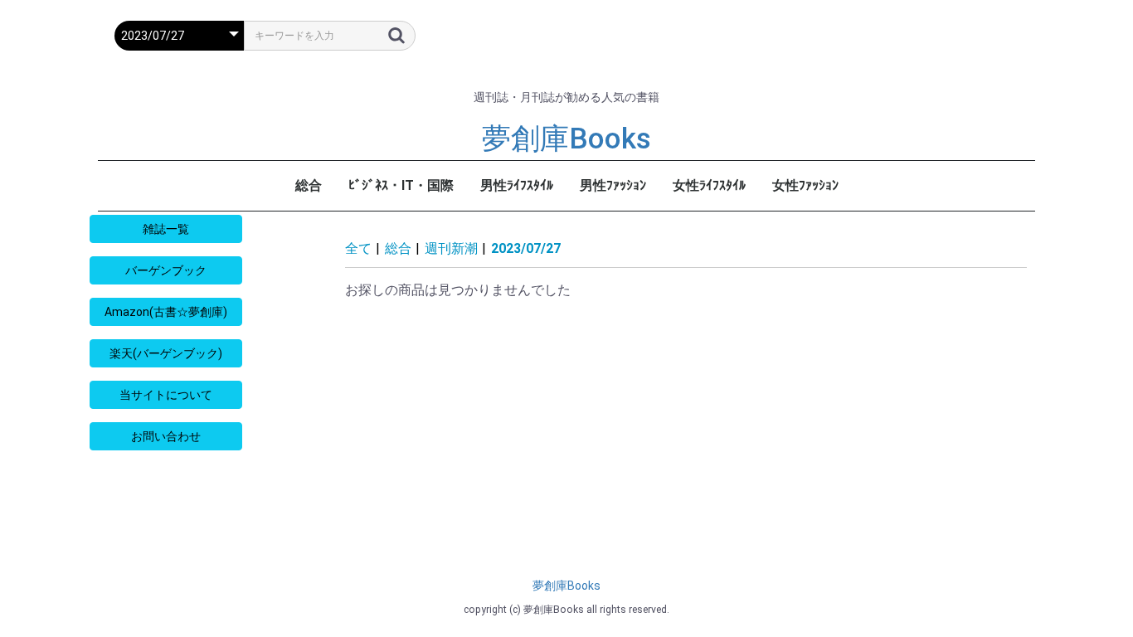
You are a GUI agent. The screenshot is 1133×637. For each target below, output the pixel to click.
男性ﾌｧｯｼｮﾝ (613, 185)
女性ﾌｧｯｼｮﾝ (805, 185)
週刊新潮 (451, 248)
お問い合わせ (166, 436)
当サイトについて (165, 394)
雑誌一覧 (166, 229)
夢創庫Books (566, 139)
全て (358, 248)
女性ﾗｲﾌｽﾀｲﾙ (709, 185)
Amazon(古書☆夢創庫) (166, 311)
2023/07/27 (526, 248)
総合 (308, 185)
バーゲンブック (166, 270)
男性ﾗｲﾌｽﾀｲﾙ (516, 185)
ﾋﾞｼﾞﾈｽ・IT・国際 (401, 185)
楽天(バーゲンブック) (165, 353)
